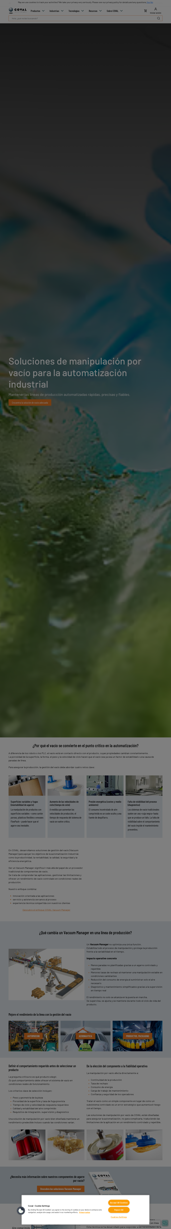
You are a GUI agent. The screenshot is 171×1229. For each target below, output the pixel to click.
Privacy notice (84, 1212)
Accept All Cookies (119, 1203)
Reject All (118, 1210)
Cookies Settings (119, 1217)
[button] (21, 1210)
